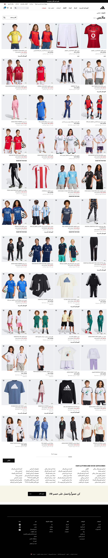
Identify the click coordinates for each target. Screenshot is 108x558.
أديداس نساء (19, 475)
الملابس (99, 527)
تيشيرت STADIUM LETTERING (99, 443)
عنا (52, 524)
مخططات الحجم (33, 538)
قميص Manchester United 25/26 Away (97, 155)
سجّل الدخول (11, 4)
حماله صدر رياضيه (50, 475)
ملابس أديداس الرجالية (16, 482)
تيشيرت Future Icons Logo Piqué (71, 299)
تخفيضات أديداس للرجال (32, 471)
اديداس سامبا (101, 471)
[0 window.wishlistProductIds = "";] (8, 8)
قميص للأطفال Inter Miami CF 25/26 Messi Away (95, 191)
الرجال (67, 524)
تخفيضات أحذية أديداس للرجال (31, 475)
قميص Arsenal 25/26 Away (21, 226)
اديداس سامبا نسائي (100, 482)
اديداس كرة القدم (84, 480)
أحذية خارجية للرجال (50, 471)
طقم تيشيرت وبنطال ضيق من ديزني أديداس (70, 121)
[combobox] (21, 8)
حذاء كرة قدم (85, 471)
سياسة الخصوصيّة (52, 554)
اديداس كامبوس (101, 475)
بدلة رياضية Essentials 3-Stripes (45, 406)
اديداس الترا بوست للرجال (65, 471)
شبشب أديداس (18, 478)
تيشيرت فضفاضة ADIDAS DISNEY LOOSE (97, 406)
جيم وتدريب (82, 538)
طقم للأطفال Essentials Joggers (45, 299)
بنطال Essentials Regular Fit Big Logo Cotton (94, 263)
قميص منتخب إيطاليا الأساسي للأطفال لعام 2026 (17, 300)
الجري (83, 524)
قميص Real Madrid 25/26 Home (99, 86)
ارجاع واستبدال (33, 529)
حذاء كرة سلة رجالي (50, 469)
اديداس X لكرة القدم (83, 475)
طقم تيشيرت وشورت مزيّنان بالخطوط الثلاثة (44, 336)
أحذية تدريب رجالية (50, 482)
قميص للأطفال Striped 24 (47, 191)
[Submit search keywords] (15, 8)
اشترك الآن (41, 493)
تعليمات (35, 524)
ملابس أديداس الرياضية (16, 480)
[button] (84, 8)
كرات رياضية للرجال (50, 478)
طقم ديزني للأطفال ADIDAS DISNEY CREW (97, 336)
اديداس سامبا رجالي (100, 478)
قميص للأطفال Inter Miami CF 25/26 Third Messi (68, 191)
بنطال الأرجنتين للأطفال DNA (47, 443)
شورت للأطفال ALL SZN (74, 336)
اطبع (68, 554)
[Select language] (4, 4)
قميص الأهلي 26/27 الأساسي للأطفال (98, 50)
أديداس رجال (18, 471)
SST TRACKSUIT (102, 300)
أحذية (99, 524)
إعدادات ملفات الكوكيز (42, 554)
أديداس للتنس (82, 536)
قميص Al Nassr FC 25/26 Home (20, 50)
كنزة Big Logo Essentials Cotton (71, 406)
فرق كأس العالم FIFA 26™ (32, 482)
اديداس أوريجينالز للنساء (99, 480)
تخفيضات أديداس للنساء (32, 473)
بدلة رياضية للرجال (50, 473)
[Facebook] (20, 524)
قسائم (35, 536)
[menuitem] (84, 8)
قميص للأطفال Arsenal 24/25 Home (45, 86)
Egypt (34, 554)
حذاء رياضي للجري (67, 480)
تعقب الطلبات (34, 531)
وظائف (51, 527)
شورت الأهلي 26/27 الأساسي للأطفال (72, 50)
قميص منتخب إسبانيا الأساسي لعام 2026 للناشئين (43, 50)
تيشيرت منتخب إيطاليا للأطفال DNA (46, 121)
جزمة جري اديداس (67, 473)
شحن (35, 527)
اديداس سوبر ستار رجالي (98, 473)
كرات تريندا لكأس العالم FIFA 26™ (31, 480)
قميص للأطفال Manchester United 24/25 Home (16, 86)
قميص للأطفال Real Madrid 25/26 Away (70, 226)
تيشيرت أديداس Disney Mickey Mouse (18, 443)
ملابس (98, 13)
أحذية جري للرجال (67, 469)
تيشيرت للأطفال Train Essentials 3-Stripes (43, 371)
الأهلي (87, 469)
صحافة (51, 529)
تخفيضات (67, 531)
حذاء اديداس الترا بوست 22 (65, 482)
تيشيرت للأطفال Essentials (21, 371)
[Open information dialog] (53, 1)
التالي (8, 460)
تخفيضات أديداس (34, 469)
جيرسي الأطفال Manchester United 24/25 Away (42, 263)
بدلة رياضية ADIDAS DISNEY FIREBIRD (19, 121)
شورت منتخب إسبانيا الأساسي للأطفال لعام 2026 (96, 121)
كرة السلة (82, 527)
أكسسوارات (98, 529)
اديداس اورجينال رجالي (99, 469)
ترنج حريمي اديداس (50, 480)
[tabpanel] (54, 244)
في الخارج (82, 534)
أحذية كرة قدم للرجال (83, 473)
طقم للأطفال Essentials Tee (20, 336)
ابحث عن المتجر (33, 543)
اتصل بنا (35, 541)
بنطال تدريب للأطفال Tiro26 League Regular (17, 190)
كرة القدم (82, 529)
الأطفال (103, 13)
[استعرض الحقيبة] (4, 8)
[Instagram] (20, 527)
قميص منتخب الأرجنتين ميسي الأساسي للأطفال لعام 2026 (41, 226)
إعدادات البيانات (73, 554)
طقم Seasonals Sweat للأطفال (99, 372)
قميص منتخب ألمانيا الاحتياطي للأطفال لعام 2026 (69, 263)
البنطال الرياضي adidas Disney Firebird (70, 443)
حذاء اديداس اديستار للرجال (65, 478)
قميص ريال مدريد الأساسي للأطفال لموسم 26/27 (69, 155)
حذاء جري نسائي (67, 475)
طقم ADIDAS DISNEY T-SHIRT (73, 372)
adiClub (51, 531)
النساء (67, 527)
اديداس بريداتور (85, 478)
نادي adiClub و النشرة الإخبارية (30, 534)
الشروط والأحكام (61, 554)
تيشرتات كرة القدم (84, 482)
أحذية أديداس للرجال (16, 469)
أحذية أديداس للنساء (17, 473)
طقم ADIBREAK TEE (75, 86)
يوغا (84, 531)
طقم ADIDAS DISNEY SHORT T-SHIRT (45, 155)
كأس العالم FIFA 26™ (33, 478)
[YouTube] (20, 529)
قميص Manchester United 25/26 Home (18, 155)
